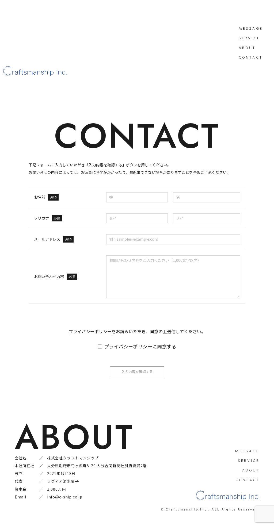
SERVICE (249, 38)
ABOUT (247, 48)
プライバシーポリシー (90, 331)
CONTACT (250, 58)
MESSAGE (251, 29)
